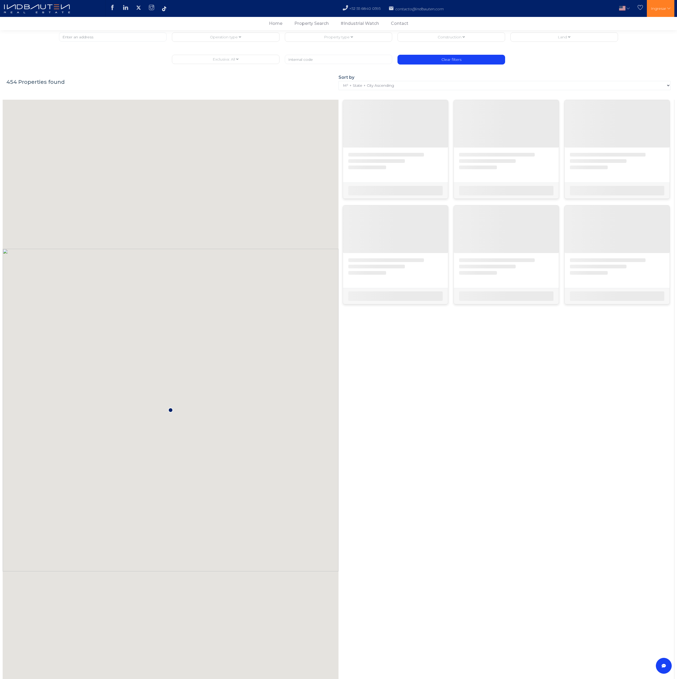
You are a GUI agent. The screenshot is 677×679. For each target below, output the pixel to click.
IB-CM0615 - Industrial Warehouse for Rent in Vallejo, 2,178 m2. (391, 311)
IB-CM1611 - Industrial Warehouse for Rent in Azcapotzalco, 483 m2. (501, 176)
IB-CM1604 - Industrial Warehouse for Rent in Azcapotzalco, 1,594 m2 (391, 581)
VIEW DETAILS (395, 218)
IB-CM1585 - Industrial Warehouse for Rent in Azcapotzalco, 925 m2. (502, 311)
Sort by (346, 77)
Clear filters (451, 59)
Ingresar (659, 8)
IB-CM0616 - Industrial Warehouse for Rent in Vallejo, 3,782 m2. (391, 176)
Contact (399, 23)
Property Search (311, 23)
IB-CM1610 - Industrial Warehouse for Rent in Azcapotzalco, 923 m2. (501, 446)
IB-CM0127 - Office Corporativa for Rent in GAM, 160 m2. (615, 581)
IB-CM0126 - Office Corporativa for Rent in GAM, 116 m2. (393, 446)
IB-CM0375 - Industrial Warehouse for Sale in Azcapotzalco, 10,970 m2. (612, 446)
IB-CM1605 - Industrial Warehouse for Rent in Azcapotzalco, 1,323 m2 (613, 176)
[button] (624, 8)
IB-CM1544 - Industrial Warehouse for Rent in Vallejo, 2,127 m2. (502, 534)
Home (275, 23)
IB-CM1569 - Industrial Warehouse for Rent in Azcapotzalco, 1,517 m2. (612, 311)
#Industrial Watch (360, 23)
